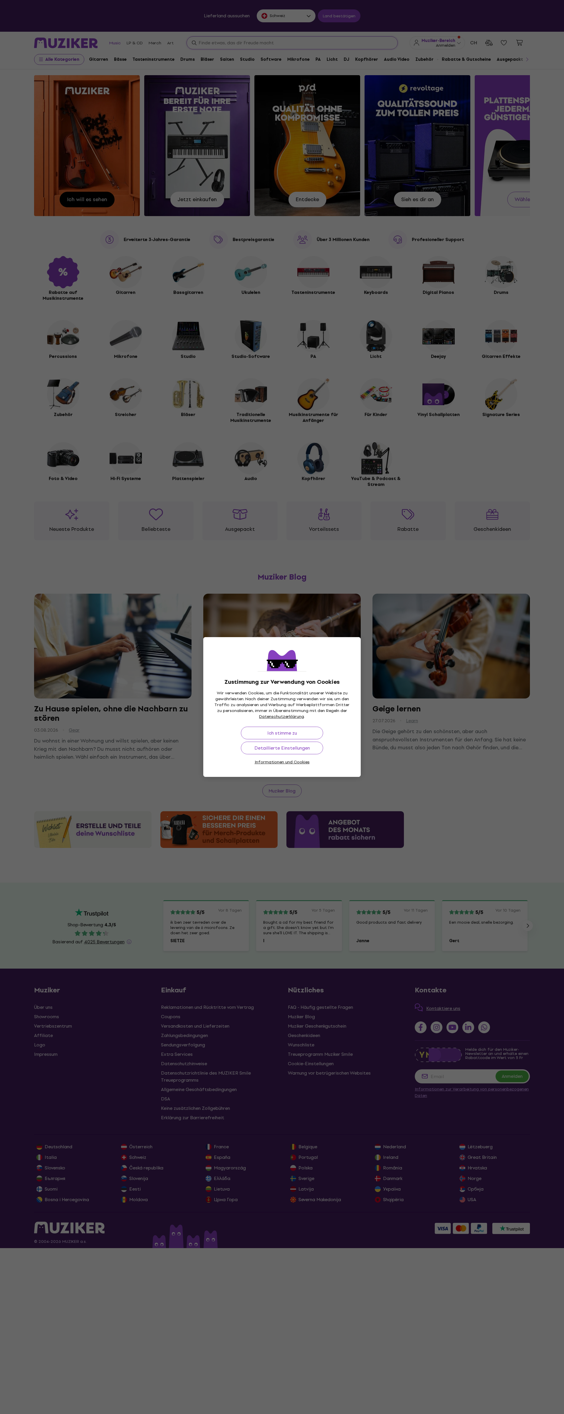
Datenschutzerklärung (281, 716)
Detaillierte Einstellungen (282, 748)
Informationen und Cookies (282, 762)
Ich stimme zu (282, 733)
